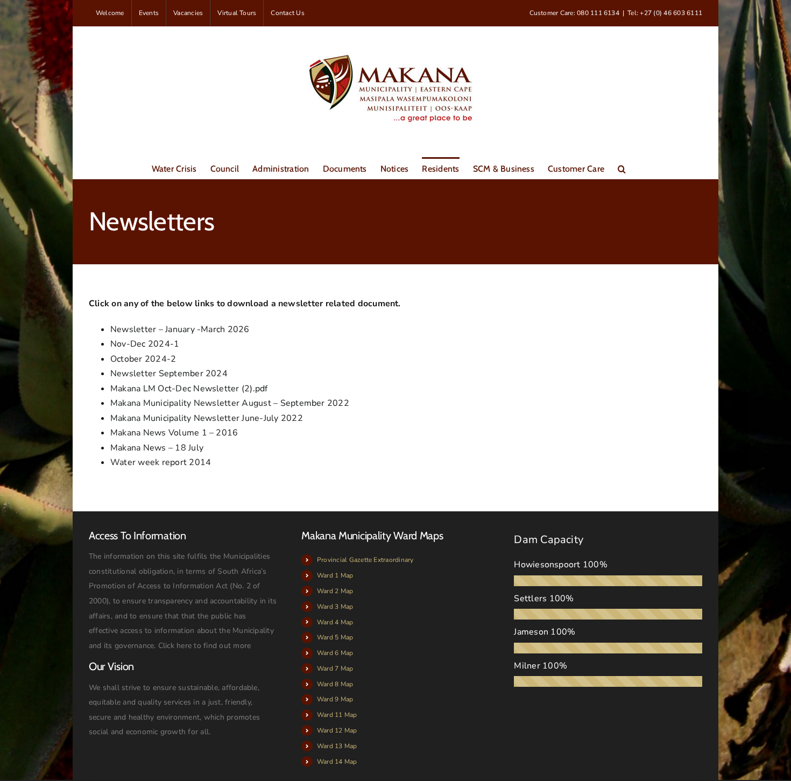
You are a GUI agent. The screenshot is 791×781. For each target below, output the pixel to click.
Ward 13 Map (337, 746)
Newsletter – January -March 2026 (180, 329)
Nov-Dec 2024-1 (144, 344)
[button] (622, 168)
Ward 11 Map (337, 714)
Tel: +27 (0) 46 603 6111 (664, 13)
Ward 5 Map (335, 637)
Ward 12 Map (337, 730)
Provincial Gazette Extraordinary (365, 559)
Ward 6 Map (335, 653)
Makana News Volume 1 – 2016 (174, 433)
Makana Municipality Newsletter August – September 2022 (229, 403)
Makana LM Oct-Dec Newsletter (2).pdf (189, 389)
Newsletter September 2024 (169, 373)
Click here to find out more (204, 646)
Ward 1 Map (335, 575)
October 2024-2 (143, 359)
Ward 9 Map (335, 699)
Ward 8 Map (335, 684)
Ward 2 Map (335, 591)
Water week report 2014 (160, 462)
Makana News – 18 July (156, 448)
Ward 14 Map (337, 761)
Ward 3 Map (335, 606)
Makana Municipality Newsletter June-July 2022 (206, 418)
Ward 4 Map (335, 622)
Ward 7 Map (335, 668)
